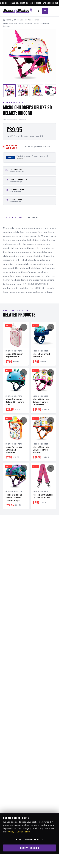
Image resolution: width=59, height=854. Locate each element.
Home (8, 20)
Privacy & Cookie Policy (18, 831)
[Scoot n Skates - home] (17, 11)
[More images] (52, 90)
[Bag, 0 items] (45, 11)
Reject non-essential (29, 839)
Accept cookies (29, 848)
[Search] (37, 11)
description (14, 217)
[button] (29, 55)
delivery (33, 217)
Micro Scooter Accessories (26, 20)
